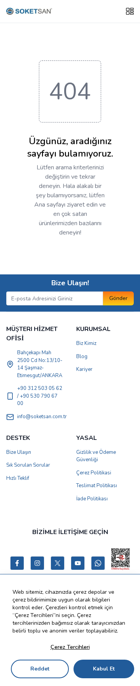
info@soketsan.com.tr (42, 416)
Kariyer (84, 369)
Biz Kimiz (86, 343)
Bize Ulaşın (18, 452)
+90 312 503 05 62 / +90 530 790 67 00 (39, 396)
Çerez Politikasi (93, 472)
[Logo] (29, 11)
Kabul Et (104, 668)
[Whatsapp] (98, 563)
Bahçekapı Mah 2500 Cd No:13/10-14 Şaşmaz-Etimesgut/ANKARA (40, 364)
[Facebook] (17, 563)
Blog (82, 356)
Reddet (39, 668)
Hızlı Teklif (17, 478)
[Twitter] (58, 563)
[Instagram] (37, 563)
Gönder (118, 298)
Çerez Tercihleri (70, 647)
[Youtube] (78, 563)
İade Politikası (92, 498)
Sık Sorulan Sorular (28, 465)
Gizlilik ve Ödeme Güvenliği (96, 456)
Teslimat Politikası (96, 485)
